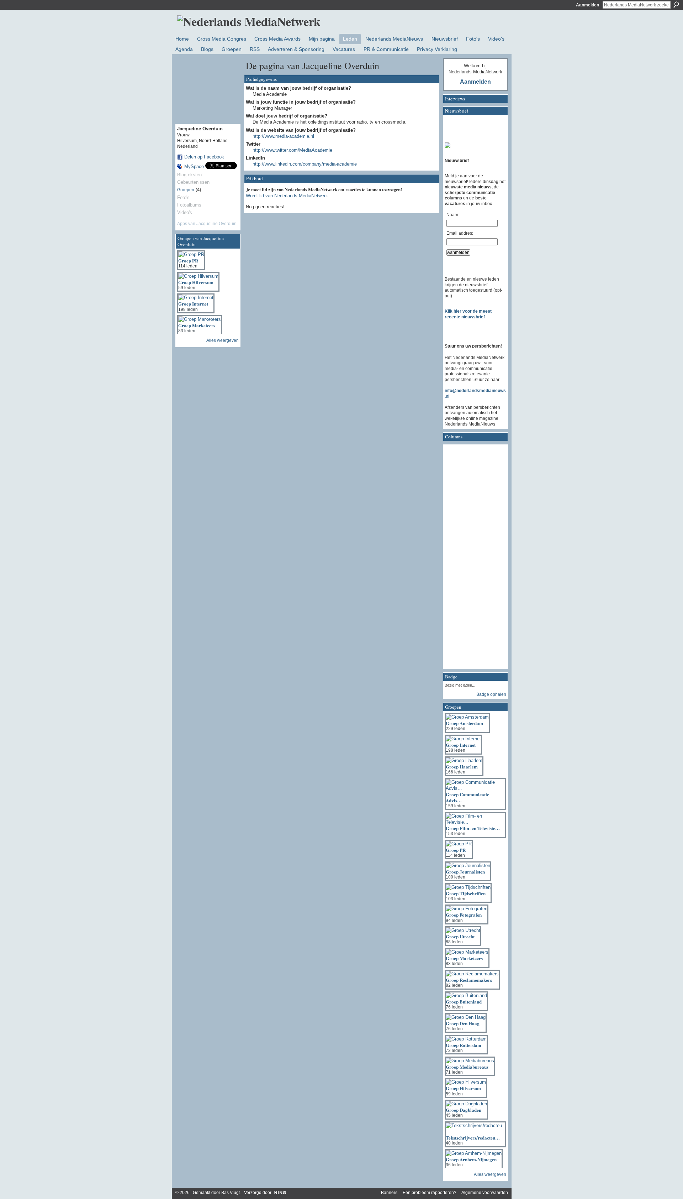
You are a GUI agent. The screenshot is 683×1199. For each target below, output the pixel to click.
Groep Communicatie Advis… (467, 797)
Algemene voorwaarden (484, 1192)
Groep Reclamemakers (469, 979)
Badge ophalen (491, 694)
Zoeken (676, 4)
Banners (389, 1192)
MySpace (194, 166)
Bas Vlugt (230, 1192)
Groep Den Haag (463, 1023)
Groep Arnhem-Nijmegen (471, 1159)
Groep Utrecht (460, 936)
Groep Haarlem (462, 766)
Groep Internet (193, 303)
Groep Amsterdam (464, 723)
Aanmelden (587, 4)
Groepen (185, 189)
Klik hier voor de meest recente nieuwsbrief (468, 314)
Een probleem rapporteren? (429, 1192)
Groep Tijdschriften (466, 893)
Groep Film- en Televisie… (473, 828)
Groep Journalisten (465, 871)
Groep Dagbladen (463, 1109)
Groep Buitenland (464, 1001)
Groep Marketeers (196, 325)
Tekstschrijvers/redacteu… (473, 1137)
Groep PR (188, 260)
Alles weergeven (222, 340)
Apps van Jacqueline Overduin (207, 223)
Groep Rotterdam (463, 1045)
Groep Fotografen (464, 914)
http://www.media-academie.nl (283, 136)
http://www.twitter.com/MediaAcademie (292, 150)
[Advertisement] (473, 559)
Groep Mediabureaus (467, 1066)
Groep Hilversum (195, 282)
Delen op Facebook (204, 157)
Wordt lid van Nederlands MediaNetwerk (287, 195)
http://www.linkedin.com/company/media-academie (305, 164)
